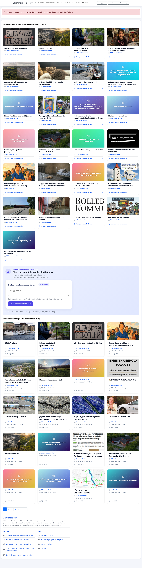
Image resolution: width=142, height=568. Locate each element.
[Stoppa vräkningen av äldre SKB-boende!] (54, 213)
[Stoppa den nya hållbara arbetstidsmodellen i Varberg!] (19, 179)
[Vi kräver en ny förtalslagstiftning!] (19, 42)
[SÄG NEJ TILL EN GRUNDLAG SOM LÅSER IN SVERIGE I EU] (88, 179)
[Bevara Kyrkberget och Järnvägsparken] (19, 145)
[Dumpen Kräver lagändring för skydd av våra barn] (19, 246)
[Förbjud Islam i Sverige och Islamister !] (88, 145)
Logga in (102, 3)
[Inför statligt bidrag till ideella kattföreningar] (54, 77)
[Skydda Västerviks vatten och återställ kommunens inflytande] (123, 179)
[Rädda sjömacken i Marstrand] (88, 76)
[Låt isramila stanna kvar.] (123, 110)
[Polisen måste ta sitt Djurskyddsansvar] (88, 43)
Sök (86, 3)
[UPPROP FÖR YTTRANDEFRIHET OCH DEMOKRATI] (123, 145)
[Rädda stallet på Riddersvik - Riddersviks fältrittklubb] (54, 145)
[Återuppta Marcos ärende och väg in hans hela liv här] (54, 111)
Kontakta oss (68, 3)
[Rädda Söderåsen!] (54, 42)
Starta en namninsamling (118, 3)
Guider (6, 531)
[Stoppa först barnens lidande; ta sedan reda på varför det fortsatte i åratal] (54, 179)
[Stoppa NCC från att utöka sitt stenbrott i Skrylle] (19, 77)
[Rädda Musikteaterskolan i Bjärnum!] (19, 110)
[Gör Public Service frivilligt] (123, 211)
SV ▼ (34, 3)
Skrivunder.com (20, 3)
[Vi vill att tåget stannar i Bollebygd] (88, 211)
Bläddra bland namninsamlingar (50, 3)
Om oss (77, 3)
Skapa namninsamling (22, 304)
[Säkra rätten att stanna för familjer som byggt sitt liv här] (123, 43)
